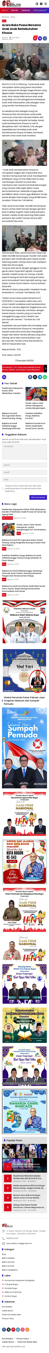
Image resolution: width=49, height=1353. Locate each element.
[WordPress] (18, 1330)
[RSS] (27, 1330)
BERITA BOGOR (8, 1262)
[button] (36, 3)
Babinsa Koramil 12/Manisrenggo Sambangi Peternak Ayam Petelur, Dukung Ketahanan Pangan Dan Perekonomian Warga (12, 426)
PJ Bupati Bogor (11, 1284)
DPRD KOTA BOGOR (13, 1292)
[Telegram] (40, 377)
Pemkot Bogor (11, 1296)
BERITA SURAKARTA (10, 1270)
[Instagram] (23, 1330)
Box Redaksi (7, 1306)
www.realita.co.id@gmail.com (19, 1243)
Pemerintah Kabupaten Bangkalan (20, 1280)
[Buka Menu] (41, 3)
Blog (4, 21)
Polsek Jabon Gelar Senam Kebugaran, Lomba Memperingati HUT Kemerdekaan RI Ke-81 (35, 406)
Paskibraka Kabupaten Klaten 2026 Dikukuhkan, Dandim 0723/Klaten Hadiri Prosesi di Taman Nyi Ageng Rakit (12, 391)
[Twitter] (35, 377)
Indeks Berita (7, 1310)
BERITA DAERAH (8, 1258)
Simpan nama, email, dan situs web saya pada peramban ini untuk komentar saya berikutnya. (23, 488)
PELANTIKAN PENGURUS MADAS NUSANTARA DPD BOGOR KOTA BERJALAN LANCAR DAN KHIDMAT (27, 1177)
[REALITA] (11, 3)
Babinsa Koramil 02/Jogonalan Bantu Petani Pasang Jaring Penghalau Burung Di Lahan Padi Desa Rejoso (11, 416)
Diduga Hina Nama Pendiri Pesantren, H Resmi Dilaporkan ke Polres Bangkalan (28, 1206)
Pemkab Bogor (11, 1288)
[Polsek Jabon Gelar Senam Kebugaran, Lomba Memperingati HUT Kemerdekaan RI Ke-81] (36, 394)
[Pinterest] (13, 1330)
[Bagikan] (45, 38)
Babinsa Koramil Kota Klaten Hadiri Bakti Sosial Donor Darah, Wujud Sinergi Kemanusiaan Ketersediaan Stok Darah (35, 426)
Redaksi (5, 37)
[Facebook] (30, 377)
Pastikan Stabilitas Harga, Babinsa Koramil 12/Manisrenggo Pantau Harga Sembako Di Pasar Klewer (34, 416)
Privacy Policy (8, 1318)
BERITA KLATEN (7, 518)
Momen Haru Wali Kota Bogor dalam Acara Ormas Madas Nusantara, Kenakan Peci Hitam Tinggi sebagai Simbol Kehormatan (27, 1196)
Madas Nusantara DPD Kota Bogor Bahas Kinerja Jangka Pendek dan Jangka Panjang (29, 1186)
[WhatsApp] (45, 377)
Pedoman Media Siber (11, 1314)
